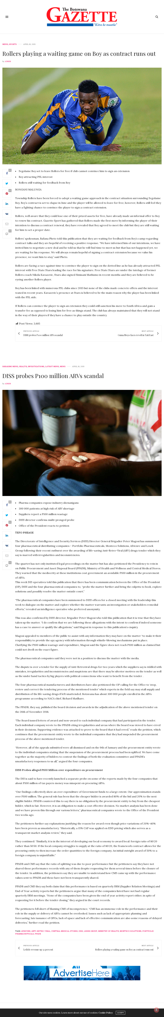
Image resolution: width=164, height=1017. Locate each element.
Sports (13, 44)
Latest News (52, 366)
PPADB (38, 934)
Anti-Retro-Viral (40, 931)
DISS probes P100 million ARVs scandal (53, 375)
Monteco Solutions (130, 931)
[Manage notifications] (156, 1010)
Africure (25, 931)
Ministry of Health (108, 931)
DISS (81, 931)
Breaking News (10, 366)
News (5, 44)
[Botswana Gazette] (82, 17)
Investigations (36, 366)
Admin (8, 61)
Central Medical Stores (64, 931)
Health (23, 366)
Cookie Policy (105, 1012)
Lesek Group (90, 931)
